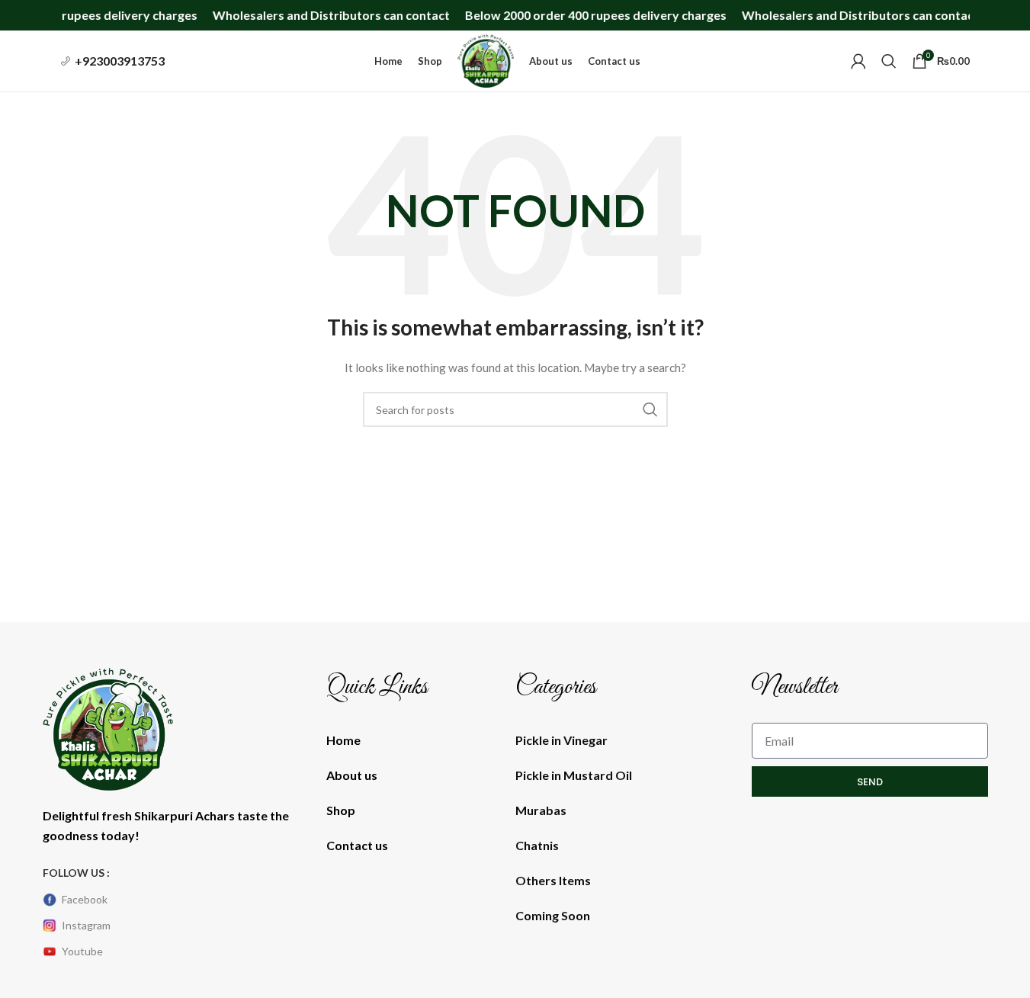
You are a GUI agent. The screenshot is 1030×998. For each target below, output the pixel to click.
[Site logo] (485, 59)
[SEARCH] (650, 409)
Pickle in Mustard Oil (573, 775)
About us (351, 775)
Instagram (86, 925)
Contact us (357, 845)
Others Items (553, 880)
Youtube (82, 951)
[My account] (858, 61)
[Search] (889, 61)
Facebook (84, 899)
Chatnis (537, 845)
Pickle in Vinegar (561, 740)
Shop (340, 810)
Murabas (540, 810)
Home (343, 740)
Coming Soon (552, 915)
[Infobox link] (113, 61)
